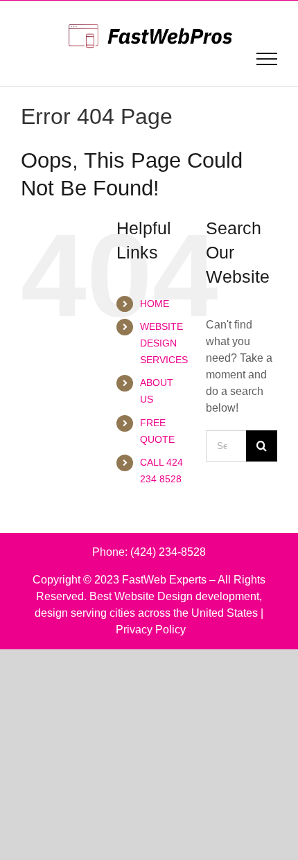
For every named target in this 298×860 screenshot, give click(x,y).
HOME (154, 303)
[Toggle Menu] (267, 59)
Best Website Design (141, 596)
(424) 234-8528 (168, 552)
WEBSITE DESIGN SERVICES (164, 343)
